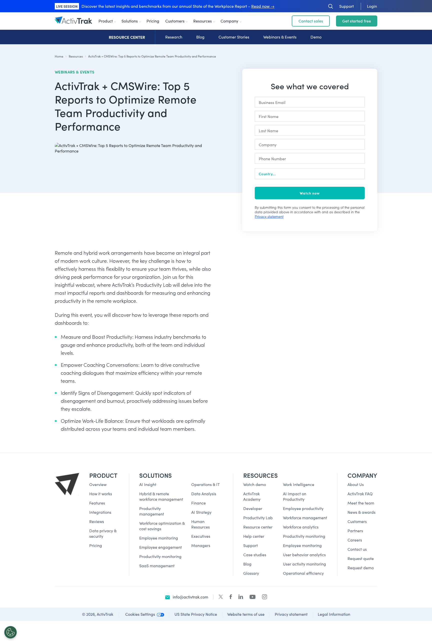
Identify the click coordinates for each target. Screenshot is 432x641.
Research (173, 37)
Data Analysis (203, 493)
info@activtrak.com (190, 597)
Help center (253, 536)
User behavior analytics (304, 554)
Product (105, 21)
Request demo (361, 567)
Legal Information (334, 614)
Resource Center (127, 37)
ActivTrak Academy (251, 496)
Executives (200, 536)
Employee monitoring (158, 537)
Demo (316, 37)
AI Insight (147, 484)
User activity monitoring (304, 563)
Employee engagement (160, 547)
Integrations (100, 512)
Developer (252, 508)
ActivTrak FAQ (360, 493)
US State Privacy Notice (195, 614)
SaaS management (156, 565)
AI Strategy (201, 512)
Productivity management (151, 511)
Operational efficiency (303, 573)
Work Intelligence (298, 484)
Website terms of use (245, 614)
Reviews (96, 521)
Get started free (356, 21)
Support (250, 545)
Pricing (152, 21)
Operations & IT (205, 484)
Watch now (310, 193)
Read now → (262, 6)
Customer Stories (233, 37)
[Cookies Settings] (10, 632)
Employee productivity (303, 508)
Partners (355, 530)
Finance (198, 503)
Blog (200, 37)
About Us (356, 484)
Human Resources (200, 524)
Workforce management (305, 517)
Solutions (130, 21)
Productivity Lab (258, 517)
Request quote (361, 558)
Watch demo (254, 484)
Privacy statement (269, 216)
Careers (355, 539)
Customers (174, 21)
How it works (100, 493)
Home (59, 56)
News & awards (362, 512)
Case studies (254, 554)
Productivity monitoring (160, 556)
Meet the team (361, 503)
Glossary (251, 573)
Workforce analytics (300, 527)
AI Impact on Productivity (294, 496)
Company (229, 21)
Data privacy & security (102, 533)
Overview (97, 484)
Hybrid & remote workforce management (161, 496)
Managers (200, 545)
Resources (202, 21)
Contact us (357, 549)
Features (97, 503)
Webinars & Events (279, 37)
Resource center (257, 527)
